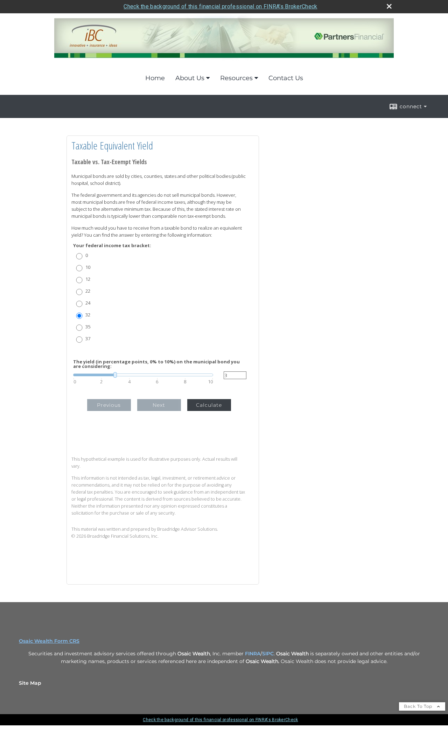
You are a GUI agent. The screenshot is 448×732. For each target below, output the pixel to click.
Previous (109, 405)
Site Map (30, 683)
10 (87, 267)
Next (159, 405)
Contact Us (285, 78)
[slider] (143, 375)
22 (87, 291)
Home (155, 78)
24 (87, 303)
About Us (189, 78)
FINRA (252, 653)
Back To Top (419, 706)
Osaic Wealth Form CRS (49, 641)
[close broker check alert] (389, 6)
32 (87, 315)
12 (87, 279)
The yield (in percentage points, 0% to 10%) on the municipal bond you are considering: (156, 364)
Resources (236, 78)
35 (87, 327)
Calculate (209, 405)
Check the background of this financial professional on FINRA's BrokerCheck (220, 6)
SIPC (268, 653)
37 (87, 338)
